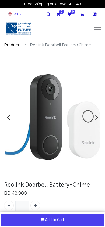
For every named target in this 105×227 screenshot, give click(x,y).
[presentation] (8, 117)
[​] (48, 14)
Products (12, 44)
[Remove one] (9, 205)
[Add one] (35, 205)
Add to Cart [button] (54, 219)
